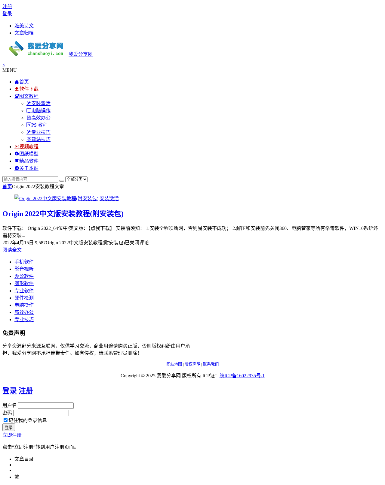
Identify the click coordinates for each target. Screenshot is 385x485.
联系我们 (211, 364)
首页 (7, 186)
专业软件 (24, 290)
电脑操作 (24, 305)
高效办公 (24, 312)
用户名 (9, 405)
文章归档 (24, 32)
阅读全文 (12, 249)
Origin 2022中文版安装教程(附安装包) (63, 214)
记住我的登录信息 (27, 420)
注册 (7, 6)
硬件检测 (24, 297)
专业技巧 (24, 319)
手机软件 (24, 261)
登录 (7, 13)
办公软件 (24, 276)
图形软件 (24, 283)
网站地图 (174, 364)
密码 (7, 412)
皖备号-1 (242, 375)
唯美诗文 (24, 25)
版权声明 (192, 364)
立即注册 (12, 435)
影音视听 (24, 269)
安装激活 (109, 198)
